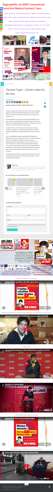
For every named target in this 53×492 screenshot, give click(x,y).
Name (8, 215)
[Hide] (0, 31)
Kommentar (9, 206)
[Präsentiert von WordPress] (7, 489)
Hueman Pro (16, 489)
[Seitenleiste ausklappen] (2, 84)
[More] (27, 102)
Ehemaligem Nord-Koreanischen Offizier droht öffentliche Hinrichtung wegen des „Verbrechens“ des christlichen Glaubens (23, 191)
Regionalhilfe (11, 97)
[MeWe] (20, 102)
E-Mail (28, 215)
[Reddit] (12, 102)
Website (8, 219)
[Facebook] (7, 102)
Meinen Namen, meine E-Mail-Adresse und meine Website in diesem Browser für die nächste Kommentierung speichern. (26, 225)
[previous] (6, 188)
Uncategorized (10, 83)
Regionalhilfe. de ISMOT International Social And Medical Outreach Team (24, 6)
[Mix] (22, 102)
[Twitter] (9, 102)
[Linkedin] (15, 102)
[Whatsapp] (25, 102)
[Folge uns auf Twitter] (49, 487)
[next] (43, 188)
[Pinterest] (17, 102)
